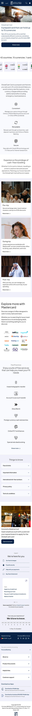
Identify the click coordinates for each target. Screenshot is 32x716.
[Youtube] (23, 638)
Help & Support (21, 605)
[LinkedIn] (28, 638)
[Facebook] (18, 638)
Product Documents (9, 664)
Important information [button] (10, 472)
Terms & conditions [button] (9, 493)
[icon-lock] (30, 3)
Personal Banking (6, 649)
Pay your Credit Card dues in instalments (15, 594)
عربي (6, 3)
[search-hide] (26, 3)
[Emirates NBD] (16, 3)
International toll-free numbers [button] (12, 479)
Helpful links (6, 670)
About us (5, 657)
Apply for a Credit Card (10, 589)
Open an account (7, 541)
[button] (14, 602)
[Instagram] (26, 638)
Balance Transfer (8, 596)
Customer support (8, 677)
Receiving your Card (9, 591)
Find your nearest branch (20, 541)
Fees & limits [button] (7, 465)
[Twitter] (20, 638)
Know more (16, 45)
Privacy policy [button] (7, 486)
